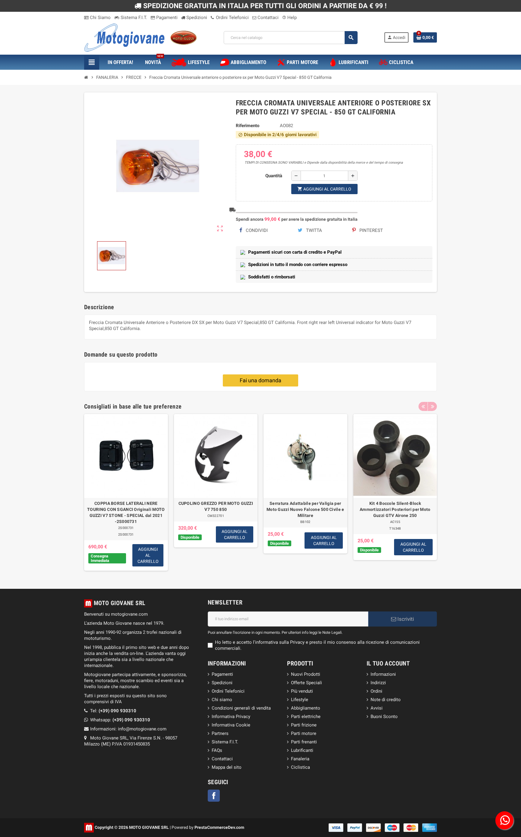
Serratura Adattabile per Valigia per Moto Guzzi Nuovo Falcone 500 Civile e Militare (305, 509)
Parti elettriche (305, 716)
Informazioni (383, 674)
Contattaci (267, 17)
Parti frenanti (304, 742)
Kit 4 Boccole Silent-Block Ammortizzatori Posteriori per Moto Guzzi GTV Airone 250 (395, 509)
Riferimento (247, 125)
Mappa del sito (227, 767)
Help (289, 17)
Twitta (313, 230)
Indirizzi (378, 682)
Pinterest (370, 230)
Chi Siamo (100, 17)
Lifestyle (299, 699)
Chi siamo (222, 699)
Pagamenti (166, 17)
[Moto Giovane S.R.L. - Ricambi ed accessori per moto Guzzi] (140, 37)
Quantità (273, 175)
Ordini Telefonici (232, 17)
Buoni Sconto (384, 716)
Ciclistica (300, 767)
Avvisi (377, 708)
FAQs (217, 750)
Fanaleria (300, 759)
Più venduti (302, 691)
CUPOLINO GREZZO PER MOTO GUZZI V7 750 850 (215, 506)
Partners (220, 733)
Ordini (376, 691)
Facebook (214, 796)
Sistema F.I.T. (133, 17)
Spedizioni (196, 17)
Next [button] (432, 406)
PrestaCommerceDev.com (219, 827)
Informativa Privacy (231, 716)
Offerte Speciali (306, 682)
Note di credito (386, 699)
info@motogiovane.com (142, 729)
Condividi (256, 230)
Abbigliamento (305, 708)
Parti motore (303, 733)
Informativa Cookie (231, 725)
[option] (126, 492)
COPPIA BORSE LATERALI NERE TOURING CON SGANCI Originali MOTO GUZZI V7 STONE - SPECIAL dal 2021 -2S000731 (126, 512)
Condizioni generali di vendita (241, 708)
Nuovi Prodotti (305, 674)
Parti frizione (304, 725)
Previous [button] (423, 406)
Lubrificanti (302, 750)
